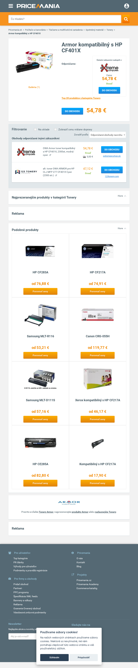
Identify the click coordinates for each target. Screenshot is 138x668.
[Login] (127, 6)
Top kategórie (20, 558)
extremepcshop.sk (112, 156)
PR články (18, 562)
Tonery (110, 30)
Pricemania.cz (84, 580)
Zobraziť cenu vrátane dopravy (75, 129)
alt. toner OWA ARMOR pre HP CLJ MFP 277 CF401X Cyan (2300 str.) (58, 172)
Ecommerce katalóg (87, 588)
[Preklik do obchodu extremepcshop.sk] (26, 151)
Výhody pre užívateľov (25, 566)
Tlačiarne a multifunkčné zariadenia (66, 30)
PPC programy (21, 592)
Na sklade (43, 129)
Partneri (17, 588)
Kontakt (81, 562)
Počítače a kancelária (35, 30)
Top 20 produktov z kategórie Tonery (81, 98)
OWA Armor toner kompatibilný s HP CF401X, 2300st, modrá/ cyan (59, 151)
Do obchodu (109, 90)
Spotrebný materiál (95, 30)
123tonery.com (112, 176)
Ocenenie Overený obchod (27, 608)
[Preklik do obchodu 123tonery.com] (26, 171)
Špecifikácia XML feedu (25, 596)
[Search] (126, 19)
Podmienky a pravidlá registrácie (30, 570)
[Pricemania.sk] (38, 6)
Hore (120, 195)
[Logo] (109, 67)
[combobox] (107, 134)
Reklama (18, 604)
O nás (80, 558)
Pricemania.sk (15, 30)
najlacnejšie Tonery (105, 512)
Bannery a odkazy (22, 600)
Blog (79, 566)
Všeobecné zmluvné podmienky (29, 612)
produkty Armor (80, 512)
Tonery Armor (46, 512)
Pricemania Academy (88, 584)
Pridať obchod (20, 584)
